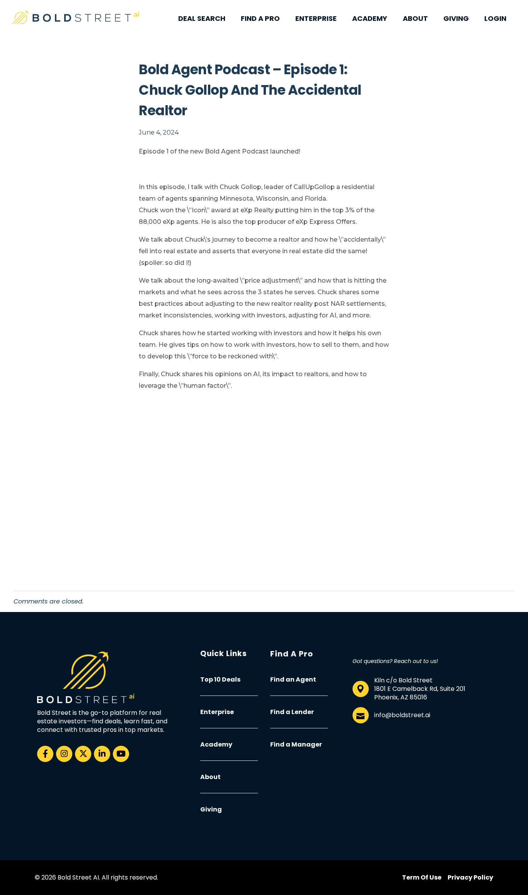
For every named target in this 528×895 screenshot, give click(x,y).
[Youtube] (121, 754)
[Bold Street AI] (75, 17)
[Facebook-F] (45, 754)
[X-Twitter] (83, 754)
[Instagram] (64, 754)
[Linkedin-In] (102, 754)
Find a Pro (291, 653)
